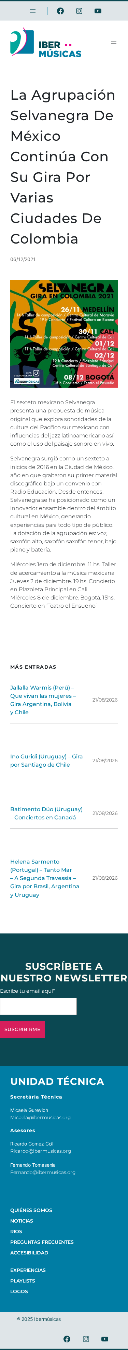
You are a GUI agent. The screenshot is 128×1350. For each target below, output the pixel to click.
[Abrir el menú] (114, 42)
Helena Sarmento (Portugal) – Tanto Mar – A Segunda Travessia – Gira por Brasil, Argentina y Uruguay (45, 878)
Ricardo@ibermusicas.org (40, 1151)
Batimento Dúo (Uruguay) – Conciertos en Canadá (46, 813)
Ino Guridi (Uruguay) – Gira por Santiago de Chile (46, 760)
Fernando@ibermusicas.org (43, 1172)
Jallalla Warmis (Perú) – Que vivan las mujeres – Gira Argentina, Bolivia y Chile (43, 700)
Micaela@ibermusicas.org (40, 1117)
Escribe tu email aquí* (27, 991)
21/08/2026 (105, 700)
